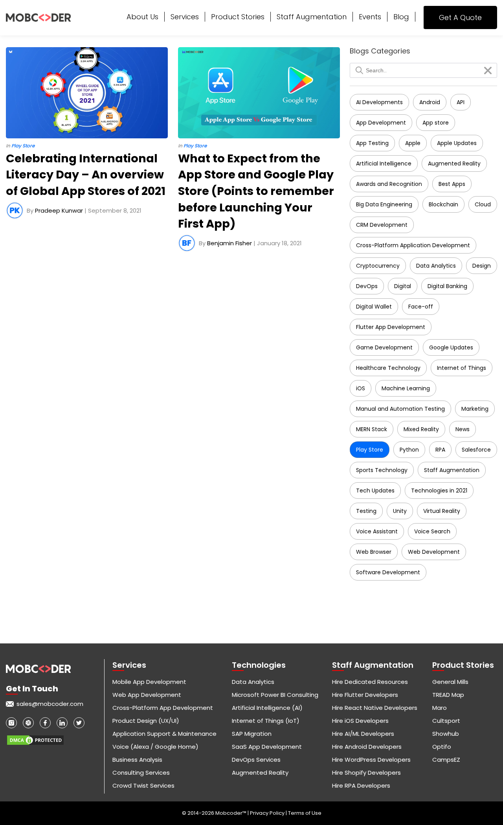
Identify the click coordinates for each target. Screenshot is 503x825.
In (20, 146)
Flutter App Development (390, 327)
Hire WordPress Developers (371, 759)
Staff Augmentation (312, 17)
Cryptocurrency (378, 266)
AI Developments (379, 102)
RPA (440, 450)
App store (435, 123)
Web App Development (146, 695)
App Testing (372, 143)
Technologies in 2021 (439, 490)
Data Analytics (436, 266)
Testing (366, 511)
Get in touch (32, 688)
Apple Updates (457, 143)
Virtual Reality (441, 511)
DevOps (367, 286)
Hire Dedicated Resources (370, 682)
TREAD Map (448, 695)
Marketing (474, 409)
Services (185, 17)
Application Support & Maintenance (164, 733)
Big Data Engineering (384, 204)
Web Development (434, 552)
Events (370, 17)
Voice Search (432, 531)
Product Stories (237, 17)
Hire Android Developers (367, 746)
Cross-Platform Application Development (413, 245)
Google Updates (451, 347)
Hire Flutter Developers (365, 695)
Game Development (384, 347)
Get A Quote (460, 17)
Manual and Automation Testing (400, 409)
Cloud (483, 204)
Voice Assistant (377, 531)
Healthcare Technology (388, 368)
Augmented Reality (454, 163)
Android (429, 102)
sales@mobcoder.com (50, 704)
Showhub (445, 733)
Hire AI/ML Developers (363, 733)
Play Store (369, 450)
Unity (400, 511)
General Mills (450, 682)
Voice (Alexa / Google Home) (155, 746)
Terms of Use (304, 813)
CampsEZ (446, 759)
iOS (360, 388)
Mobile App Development (149, 682)
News (462, 429)
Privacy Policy (268, 813)
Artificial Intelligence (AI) (267, 708)
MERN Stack (371, 429)
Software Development (388, 572)
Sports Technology (382, 470)
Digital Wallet (374, 307)
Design (481, 266)
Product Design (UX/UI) (145, 721)
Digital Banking (447, 286)
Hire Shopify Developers (366, 772)
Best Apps (452, 184)
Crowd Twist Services (143, 785)
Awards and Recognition (389, 184)
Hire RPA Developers (361, 785)
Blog (401, 17)
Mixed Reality (421, 429)
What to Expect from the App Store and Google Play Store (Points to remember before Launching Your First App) (256, 191)
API (460, 102)
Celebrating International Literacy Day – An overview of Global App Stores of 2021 (85, 175)
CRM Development (382, 225)
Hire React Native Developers (374, 708)
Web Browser (373, 552)
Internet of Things (461, 368)
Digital (402, 286)
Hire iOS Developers (360, 721)
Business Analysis (137, 759)
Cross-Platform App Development (162, 708)
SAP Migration (252, 733)
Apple (412, 143)
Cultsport (446, 721)
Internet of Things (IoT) (265, 721)
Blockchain (443, 204)
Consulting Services (141, 772)
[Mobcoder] (38, 18)
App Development (381, 123)
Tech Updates (375, 490)
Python (409, 450)
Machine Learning (406, 388)
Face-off (420, 307)
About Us (142, 17)
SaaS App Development (267, 746)
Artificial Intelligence (383, 163)
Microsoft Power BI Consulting (275, 695)
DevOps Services (256, 759)
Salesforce (476, 450)
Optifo (441, 746)
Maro (439, 708)
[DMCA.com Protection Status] (35, 737)
